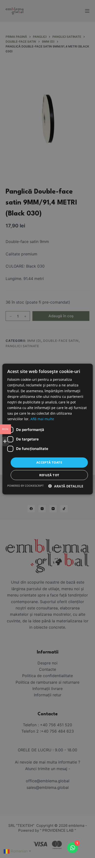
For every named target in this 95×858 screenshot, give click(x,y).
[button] (65, 486)
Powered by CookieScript (25, 485)
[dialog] (47, 429)
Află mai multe (42, 419)
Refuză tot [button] (49, 475)
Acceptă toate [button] (49, 462)
